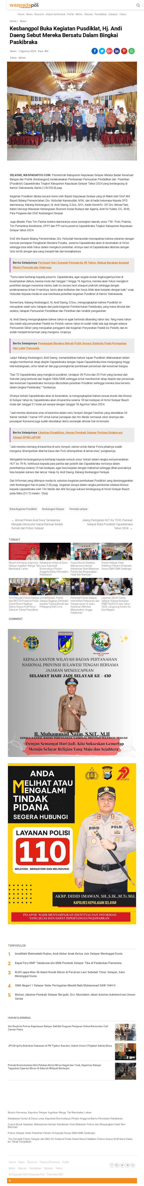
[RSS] (132, 1165)
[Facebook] (111, 1165)
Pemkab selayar (79, 509)
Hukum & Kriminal (55, 14)
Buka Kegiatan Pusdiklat (23, 509)
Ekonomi (39, 14)
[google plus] (109, 51)
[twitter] (102, 51)
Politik (70, 14)
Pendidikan (101, 14)
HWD (60, 1174)
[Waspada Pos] (24, 7)
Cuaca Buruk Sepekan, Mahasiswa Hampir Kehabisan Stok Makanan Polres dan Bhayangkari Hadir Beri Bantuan (66, 1126)
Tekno (122, 14)
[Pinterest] (127, 1165)
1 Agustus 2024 (27, 51)
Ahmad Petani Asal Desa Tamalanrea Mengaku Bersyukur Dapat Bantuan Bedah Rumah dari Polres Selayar (37, 524)
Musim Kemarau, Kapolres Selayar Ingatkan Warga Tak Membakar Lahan (49, 1112)
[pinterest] (124, 51)
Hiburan (88, 14)
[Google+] (117, 1165)
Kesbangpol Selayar (53, 509)
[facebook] (95, 51)
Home (21, 14)
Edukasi (113, 14)
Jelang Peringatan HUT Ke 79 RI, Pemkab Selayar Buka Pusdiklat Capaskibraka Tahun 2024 (107, 524)
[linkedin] (116, 51)
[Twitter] (122, 1165)
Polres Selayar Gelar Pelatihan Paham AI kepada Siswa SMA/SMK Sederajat (51, 1133)
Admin (22, 57)
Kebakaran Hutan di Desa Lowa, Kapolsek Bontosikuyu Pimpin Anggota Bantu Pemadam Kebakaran (65, 1118)
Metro (79, 14)
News (29, 14)
